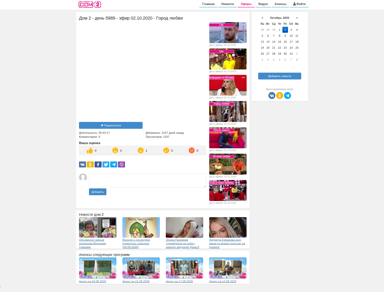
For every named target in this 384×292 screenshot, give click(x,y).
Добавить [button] (98, 191)
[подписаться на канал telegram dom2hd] (287, 95)
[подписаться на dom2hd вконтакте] (272, 95)
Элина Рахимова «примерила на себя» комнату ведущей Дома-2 (182, 243)
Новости (227, 4)
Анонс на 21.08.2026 (136, 281)
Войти (301, 4)
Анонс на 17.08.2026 (179, 281)
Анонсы (280, 4)
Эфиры (246, 4)
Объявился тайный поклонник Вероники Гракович (92, 243)
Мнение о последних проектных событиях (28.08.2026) (136, 243)
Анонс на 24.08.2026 (92, 281)
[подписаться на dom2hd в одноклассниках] (280, 95)
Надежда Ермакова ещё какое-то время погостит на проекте (227, 243)
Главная (208, 4)
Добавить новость (279, 76)
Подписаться (112, 125)
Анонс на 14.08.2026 (222, 281)
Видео (263, 4)
